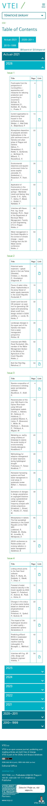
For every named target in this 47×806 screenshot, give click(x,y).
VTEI (10, 5)
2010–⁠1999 (10, 45)
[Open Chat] (41, 799)
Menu (43, 7)
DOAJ (20, 754)
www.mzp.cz (7, 800)
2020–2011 (28, 39)
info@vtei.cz (30, 777)
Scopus (30, 754)
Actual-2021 (10, 39)
